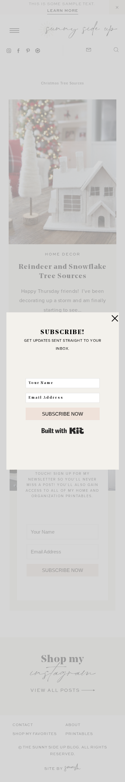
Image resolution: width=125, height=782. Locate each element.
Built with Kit (62, 430)
